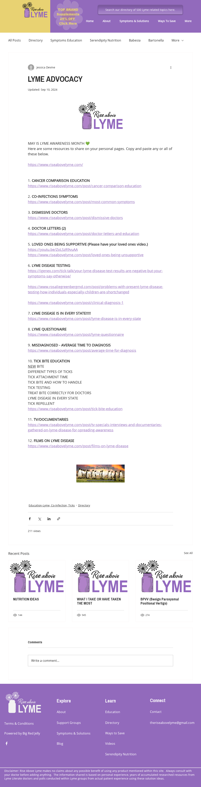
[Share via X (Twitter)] (39, 519)
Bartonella (156, 40)
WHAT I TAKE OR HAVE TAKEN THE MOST (99, 601)
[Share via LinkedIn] (49, 519)
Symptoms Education (66, 40)
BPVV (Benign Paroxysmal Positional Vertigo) (160, 601)
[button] (108, 21)
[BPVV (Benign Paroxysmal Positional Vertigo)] (164, 576)
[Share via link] (58, 519)
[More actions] (170, 67)
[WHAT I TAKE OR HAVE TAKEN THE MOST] (100, 576)
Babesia (135, 40)
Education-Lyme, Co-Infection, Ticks (52, 505)
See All (188, 553)
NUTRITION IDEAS (26, 599)
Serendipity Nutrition (105, 40)
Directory (36, 40)
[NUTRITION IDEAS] (36, 576)
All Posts (14, 40)
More (175, 40)
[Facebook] (6, 743)
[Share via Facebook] (30, 519)
